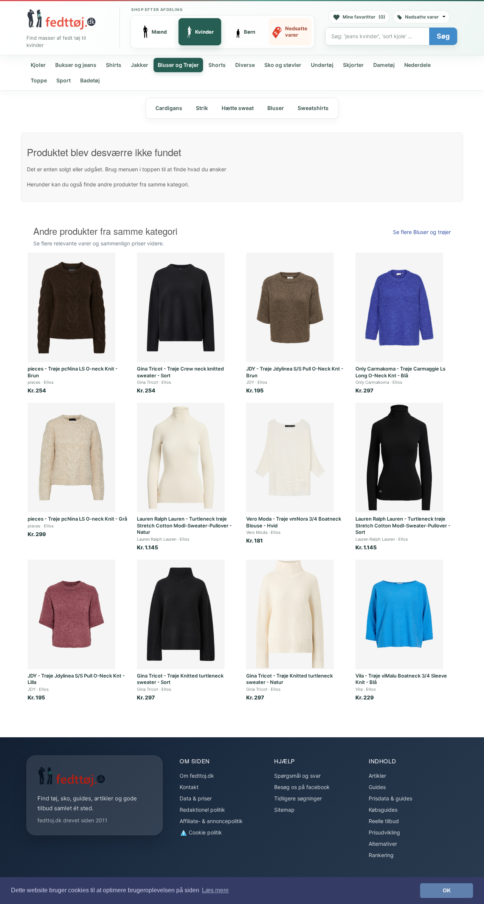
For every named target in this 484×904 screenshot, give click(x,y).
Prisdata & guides (390, 798)
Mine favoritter (364, 17)
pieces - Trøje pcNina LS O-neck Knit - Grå (77, 519)
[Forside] (61, 19)
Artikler (377, 775)
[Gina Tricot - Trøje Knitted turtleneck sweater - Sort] (181, 614)
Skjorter (353, 65)
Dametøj (384, 65)
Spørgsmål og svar (297, 775)
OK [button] (447, 890)
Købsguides (383, 809)
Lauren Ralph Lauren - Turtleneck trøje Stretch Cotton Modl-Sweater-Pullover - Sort (402, 525)
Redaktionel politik (202, 809)
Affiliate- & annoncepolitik (211, 821)
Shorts (217, 65)
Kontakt (189, 787)
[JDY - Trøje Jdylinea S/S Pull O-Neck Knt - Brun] (290, 307)
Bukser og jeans (75, 65)
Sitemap (284, 809)
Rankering (381, 855)
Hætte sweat (238, 108)
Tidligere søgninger (298, 798)
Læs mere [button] (215, 890)
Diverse (245, 65)
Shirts (113, 65)
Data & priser (196, 798)
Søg (443, 36)
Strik (202, 108)
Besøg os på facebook (302, 787)
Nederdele (417, 65)
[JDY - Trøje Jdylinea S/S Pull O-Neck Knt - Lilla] (71, 614)
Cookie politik (204, 832)
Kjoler (38, 65)
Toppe (39, 80)
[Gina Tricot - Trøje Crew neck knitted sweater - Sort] (181, 307)
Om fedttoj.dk (197, 775)
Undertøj (322, 65)
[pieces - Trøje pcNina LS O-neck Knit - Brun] (71, 307)
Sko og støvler (282, 65)
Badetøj (90, 80)
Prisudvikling (384, 832)
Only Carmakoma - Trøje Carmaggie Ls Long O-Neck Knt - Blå (400, 372)
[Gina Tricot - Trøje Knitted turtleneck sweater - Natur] (290, 614)
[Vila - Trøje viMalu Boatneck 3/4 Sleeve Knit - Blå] (399, 614)
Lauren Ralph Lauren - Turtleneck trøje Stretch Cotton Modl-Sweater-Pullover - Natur (184, 525)
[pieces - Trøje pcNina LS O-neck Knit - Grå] (71, 457)
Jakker (139, 65)
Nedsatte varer (422, 17)
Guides (377, 787)
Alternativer (383, 843)
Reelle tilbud (384, 821)
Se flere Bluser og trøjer (422, 232)
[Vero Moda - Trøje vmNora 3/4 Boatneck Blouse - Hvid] (290, 457)
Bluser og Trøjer (178, 65)
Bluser (275, 108)
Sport (63, 80)
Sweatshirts (313, 108)
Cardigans (168, 108)
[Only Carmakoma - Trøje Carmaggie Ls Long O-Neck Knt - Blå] (399, 307)
